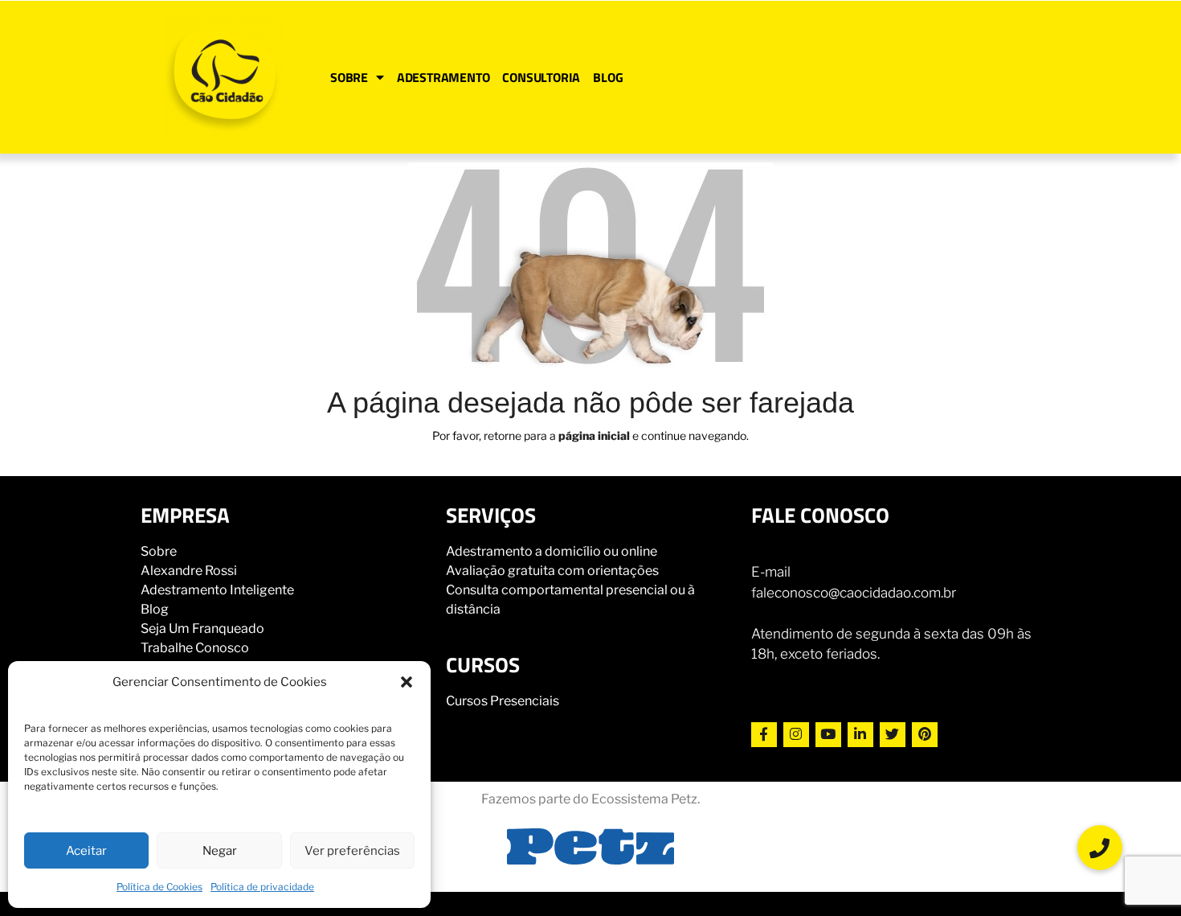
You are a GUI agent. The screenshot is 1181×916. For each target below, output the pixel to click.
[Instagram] (796, 735)
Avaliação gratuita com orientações (552, 570)
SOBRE (349, 77)
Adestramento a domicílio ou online (551, 551)
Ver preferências (352, 851)
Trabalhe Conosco (195, 647)
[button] (406, 682)
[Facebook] (764, 735)
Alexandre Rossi (189, 570)
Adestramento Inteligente (217, 590)
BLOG (608, 77)
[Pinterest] (925, 735)
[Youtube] (828, 735)
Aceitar (86, 851)
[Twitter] (892, 735)
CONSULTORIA (541, 77)
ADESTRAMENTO (443, 77)
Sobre (159, 551)
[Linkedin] (860, 735)
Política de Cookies (159, 887)
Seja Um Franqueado (202, 628)
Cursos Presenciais (502, 701)
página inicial (594, 435)
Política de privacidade (262, 887)
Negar (219, 851)
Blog (155, 609)
